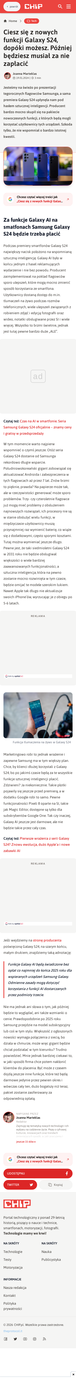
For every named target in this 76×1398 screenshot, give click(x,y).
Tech (33, 20)
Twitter (13, 1184)
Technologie (12, 1252)
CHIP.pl (19, 1324)
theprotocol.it (12, 1331)
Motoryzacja (12, 1267)
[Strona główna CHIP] (33, 6)
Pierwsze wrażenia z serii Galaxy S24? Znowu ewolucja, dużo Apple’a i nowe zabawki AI (36, 844)
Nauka (46, 1252)
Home (13, 21)
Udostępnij (16, 1173)
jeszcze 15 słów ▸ (26, 1141)
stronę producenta (47, 940)
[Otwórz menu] (69, 7)
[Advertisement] (38, 646)
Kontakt (9, 1296)
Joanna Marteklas (25, 73)
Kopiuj (58, 1184)
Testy (7, 1260)
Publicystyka (51, 1260)
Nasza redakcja (14, 1288)
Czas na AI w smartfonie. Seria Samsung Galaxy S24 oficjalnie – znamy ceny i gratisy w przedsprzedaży (37, 427)
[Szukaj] (60, 6)
